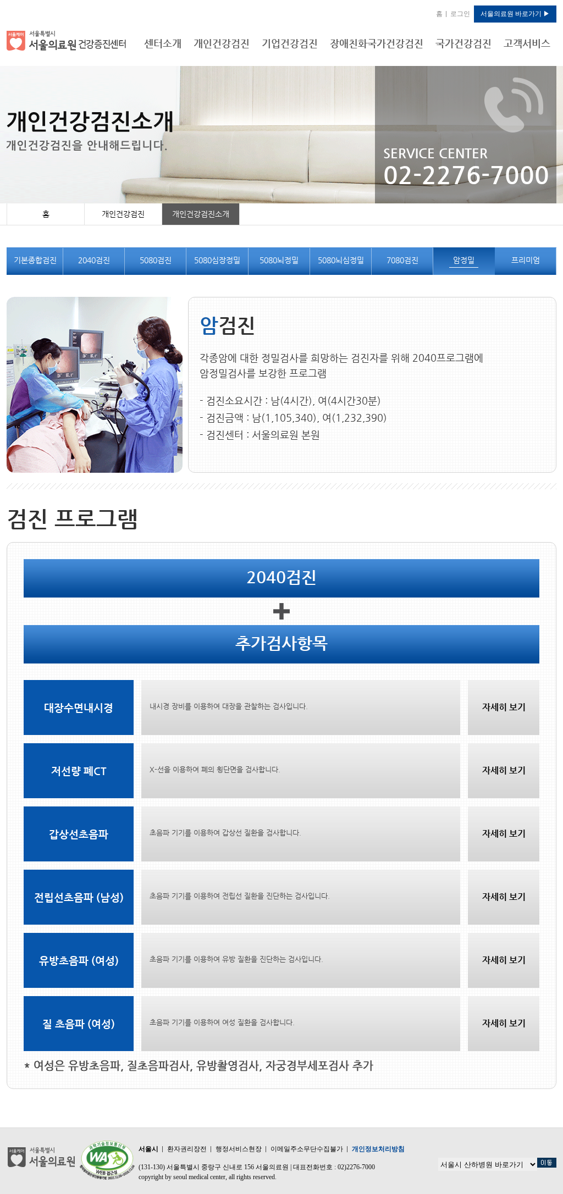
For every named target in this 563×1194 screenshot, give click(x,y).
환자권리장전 (187, 1149)
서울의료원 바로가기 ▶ (515, 14)
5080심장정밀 (217, 260)
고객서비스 (527, 43)
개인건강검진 (222, 43)
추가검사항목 (281, 643)
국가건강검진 (463, 43)
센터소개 (162, 43)
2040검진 (94, 260)
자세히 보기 (504, 707)
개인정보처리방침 (378, 1149)
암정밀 (463, 260)
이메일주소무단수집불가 (307, 1149)
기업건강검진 (290, 43)
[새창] (107, 1160)
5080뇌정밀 (279, 260)
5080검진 (156, 260)
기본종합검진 (35, 260)
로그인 (460, 14)
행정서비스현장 (239, 1149)
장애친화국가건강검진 (376, 43)
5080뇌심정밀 (341, 260)
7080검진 (402, 260)
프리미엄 (525, 260)
